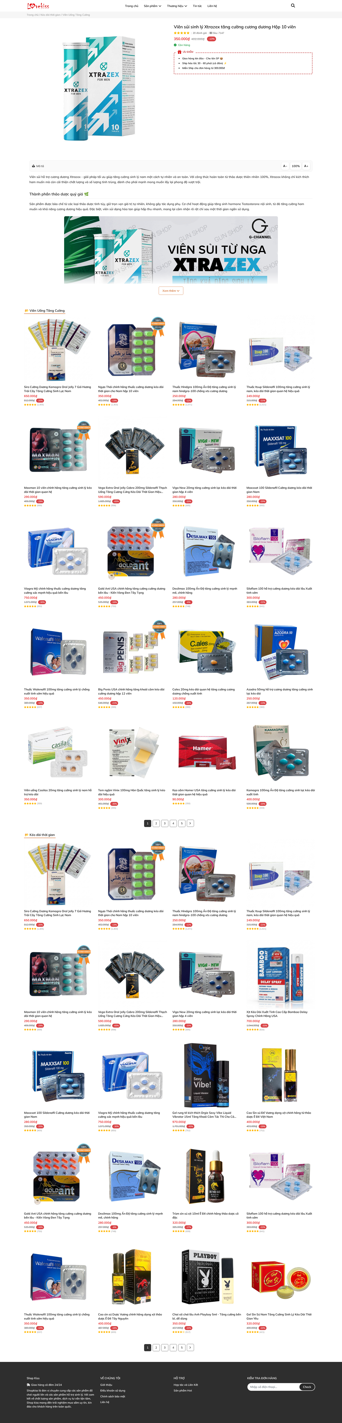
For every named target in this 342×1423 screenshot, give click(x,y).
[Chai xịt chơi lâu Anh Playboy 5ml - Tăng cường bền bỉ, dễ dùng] (206, 1277)
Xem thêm (169, 290)
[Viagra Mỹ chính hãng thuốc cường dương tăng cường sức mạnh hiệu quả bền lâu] (58, 551)
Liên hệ (104, 1402)
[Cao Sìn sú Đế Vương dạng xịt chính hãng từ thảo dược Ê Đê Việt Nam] (281, 1075)
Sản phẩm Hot (183, 1390)
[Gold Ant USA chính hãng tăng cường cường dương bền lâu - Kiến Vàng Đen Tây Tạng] (132, 551)
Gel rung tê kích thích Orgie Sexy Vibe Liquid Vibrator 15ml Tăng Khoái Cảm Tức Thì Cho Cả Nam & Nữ (203, 1117)
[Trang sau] (190, 823)
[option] (97, 89)
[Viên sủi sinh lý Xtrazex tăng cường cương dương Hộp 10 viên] (97, 89)
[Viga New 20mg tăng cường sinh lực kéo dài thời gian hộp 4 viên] (206, 450)
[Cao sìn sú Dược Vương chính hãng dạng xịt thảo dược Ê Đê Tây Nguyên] (132, 1277)
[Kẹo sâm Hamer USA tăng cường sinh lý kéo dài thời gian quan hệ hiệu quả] (206, 753)
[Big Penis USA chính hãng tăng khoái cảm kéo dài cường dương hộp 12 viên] (132, 652)
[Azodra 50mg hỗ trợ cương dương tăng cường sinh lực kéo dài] (281, 652)
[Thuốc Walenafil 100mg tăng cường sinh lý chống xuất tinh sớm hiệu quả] (58, 652)
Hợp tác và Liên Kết (186, 1384)
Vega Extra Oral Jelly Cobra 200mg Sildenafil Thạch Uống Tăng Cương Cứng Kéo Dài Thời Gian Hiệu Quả (132, 491)
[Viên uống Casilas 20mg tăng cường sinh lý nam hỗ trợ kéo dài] (58, 753)
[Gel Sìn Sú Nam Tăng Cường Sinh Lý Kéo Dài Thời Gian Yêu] (281, 1277)
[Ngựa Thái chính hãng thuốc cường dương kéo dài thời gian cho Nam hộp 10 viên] (132, 349)
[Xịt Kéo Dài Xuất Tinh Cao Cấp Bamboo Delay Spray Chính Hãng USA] (281, 974)
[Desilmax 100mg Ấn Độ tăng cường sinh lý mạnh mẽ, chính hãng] (206, 551)
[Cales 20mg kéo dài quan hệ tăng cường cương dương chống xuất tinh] (206, 652)
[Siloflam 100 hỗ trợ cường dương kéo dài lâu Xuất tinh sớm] (281, 551)
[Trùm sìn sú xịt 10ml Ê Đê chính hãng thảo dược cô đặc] (206, 1176)
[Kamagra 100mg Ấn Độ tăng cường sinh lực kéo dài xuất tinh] (281, 753)
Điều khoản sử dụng (112, 1390)
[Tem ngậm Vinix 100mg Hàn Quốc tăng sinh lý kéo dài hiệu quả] (132, 753)
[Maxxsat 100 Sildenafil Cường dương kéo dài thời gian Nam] (281, 450)
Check (307, 1387)
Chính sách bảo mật (112, 1396)
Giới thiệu (106, 1384)
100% (296, 166)
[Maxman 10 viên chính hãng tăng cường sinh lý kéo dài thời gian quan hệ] (58, 450)
